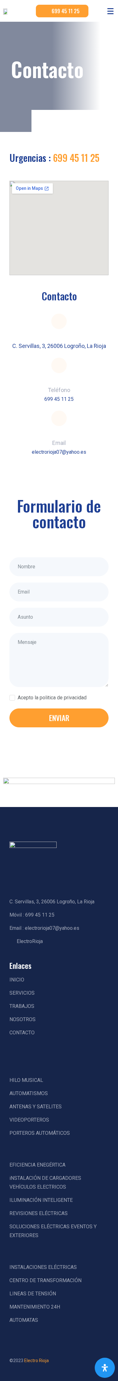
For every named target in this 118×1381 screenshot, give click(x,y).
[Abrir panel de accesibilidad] (105, 1368)
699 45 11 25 (76, 158)
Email (59, 443)
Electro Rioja (36, 1360)
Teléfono (59, 390)
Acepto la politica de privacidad (52, 698)
